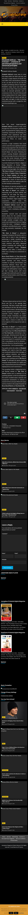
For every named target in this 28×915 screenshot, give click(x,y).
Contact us (21, 1)
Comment (5, 533)
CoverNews (13, 847)
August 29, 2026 (11, 724)
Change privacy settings (7, 695)
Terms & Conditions (20, 3)
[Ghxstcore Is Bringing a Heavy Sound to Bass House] (14, 710)
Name (4, 553)
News (4, 717)
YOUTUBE (19, 390)
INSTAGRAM (11, 390)
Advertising (15, 1)
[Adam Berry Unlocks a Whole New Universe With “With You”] (14, 451)
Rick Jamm (5, 724)
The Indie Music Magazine (9, 3)
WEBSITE (15, 388)
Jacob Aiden (5, 68)
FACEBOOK (22, 388)
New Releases (5, 770)
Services (10, 1)
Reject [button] (16, 913)
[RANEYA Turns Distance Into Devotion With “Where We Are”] (14, 790)
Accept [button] (11, 913)
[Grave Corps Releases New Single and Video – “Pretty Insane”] (14, 816)
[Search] (26, 24)
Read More (21, 913)
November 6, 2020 (13, 68)
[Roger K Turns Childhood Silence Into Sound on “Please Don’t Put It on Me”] (14, 736)
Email (16, 553)
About (5, 1)
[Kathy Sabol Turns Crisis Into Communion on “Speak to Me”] (14, 477)
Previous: (11, 426)
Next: (13, 432)
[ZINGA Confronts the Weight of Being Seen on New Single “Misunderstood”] (14, 502)
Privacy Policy (14, 5)
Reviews (4, 57)
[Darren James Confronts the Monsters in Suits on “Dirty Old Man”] (14, 763)
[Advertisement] (14, 37)
